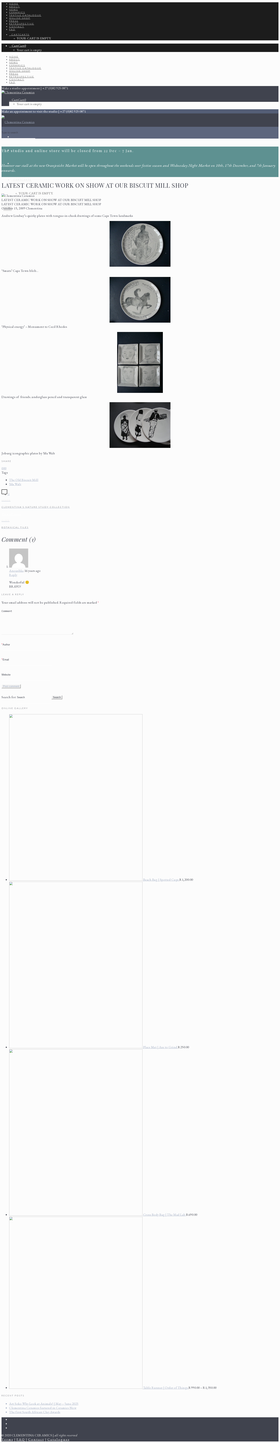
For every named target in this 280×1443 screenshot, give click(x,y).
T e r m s (7, 1439)
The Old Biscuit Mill (23, 480)
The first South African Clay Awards (34, 1412)
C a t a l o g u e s (58, 1439)
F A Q (21, 1439)
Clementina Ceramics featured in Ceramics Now (42, 1408)
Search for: (9, 697)
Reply (13, 575)
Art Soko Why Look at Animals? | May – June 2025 (43, 1404)
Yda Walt (15, 484)
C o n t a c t (36, 1439)
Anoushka (16, 571)
